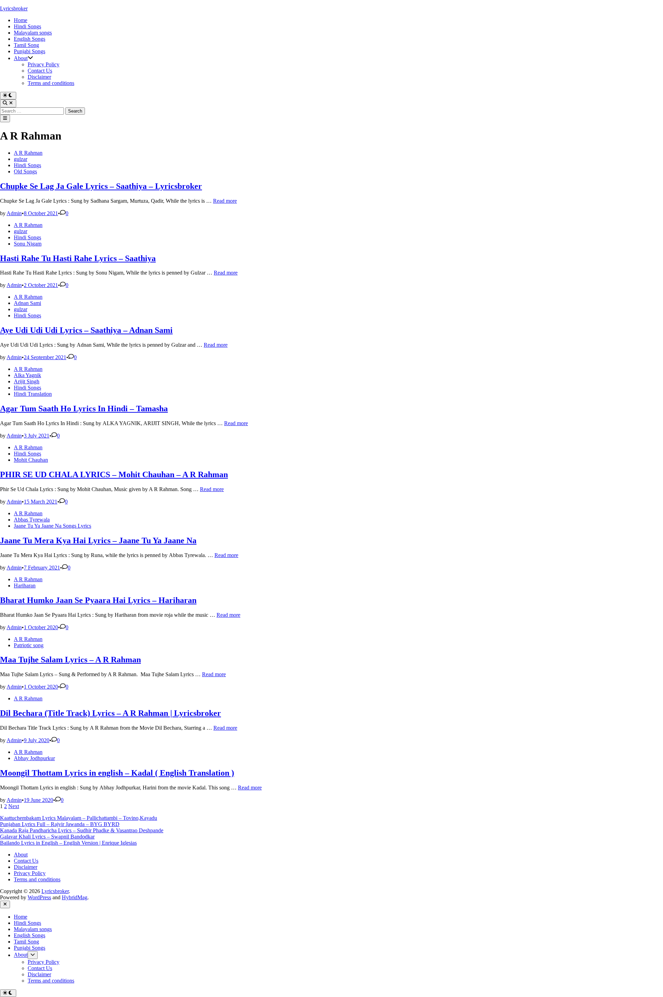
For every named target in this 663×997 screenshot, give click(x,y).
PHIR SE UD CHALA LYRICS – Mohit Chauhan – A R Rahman (114, 474)
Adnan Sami (27, 303)
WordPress (39, 897)
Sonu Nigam (27, 244)
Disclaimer (39, 77)
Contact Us (40, 71)
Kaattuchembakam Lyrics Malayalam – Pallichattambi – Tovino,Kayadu (78, 818)
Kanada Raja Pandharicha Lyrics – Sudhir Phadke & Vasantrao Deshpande (81, 830)
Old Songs (25, 171)
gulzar (20, 159)
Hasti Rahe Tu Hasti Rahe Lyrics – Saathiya (78, 258)
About (21, 58)
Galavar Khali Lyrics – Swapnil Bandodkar (47, 837)
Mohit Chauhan (31, 460)
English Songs (29, 39)
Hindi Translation (33, 394)
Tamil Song (26, 45)
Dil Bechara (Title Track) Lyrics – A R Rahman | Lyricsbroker (110, 713)
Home (20, 20)
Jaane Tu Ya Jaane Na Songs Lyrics (52, 526)
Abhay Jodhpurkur (34, 758)
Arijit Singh (26, 381)
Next (13, 806)
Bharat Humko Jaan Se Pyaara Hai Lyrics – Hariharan (98, 600)
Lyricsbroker (14, 8)
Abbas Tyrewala (32, 520)
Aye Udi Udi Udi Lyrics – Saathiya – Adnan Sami (86, 330)
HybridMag (74, 897)
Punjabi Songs (29, 51)
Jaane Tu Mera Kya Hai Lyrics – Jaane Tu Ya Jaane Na (98, 540)
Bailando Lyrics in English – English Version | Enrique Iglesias (68, 843)
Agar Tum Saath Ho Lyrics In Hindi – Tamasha (84, 408)
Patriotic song (29, 645)
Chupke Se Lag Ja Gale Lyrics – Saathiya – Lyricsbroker (101, 186)
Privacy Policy (43, 64)
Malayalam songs (33, 33)
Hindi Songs (27, 26)
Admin (14, 213)
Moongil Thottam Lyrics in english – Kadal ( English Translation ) (117, 772)
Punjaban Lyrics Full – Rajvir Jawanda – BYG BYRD (59, 824)
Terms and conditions (51, 83)
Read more (225, 201)
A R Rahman (28, 153)
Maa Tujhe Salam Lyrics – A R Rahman (70, 659)
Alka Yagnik (27, 375)
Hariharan (25, 585)
